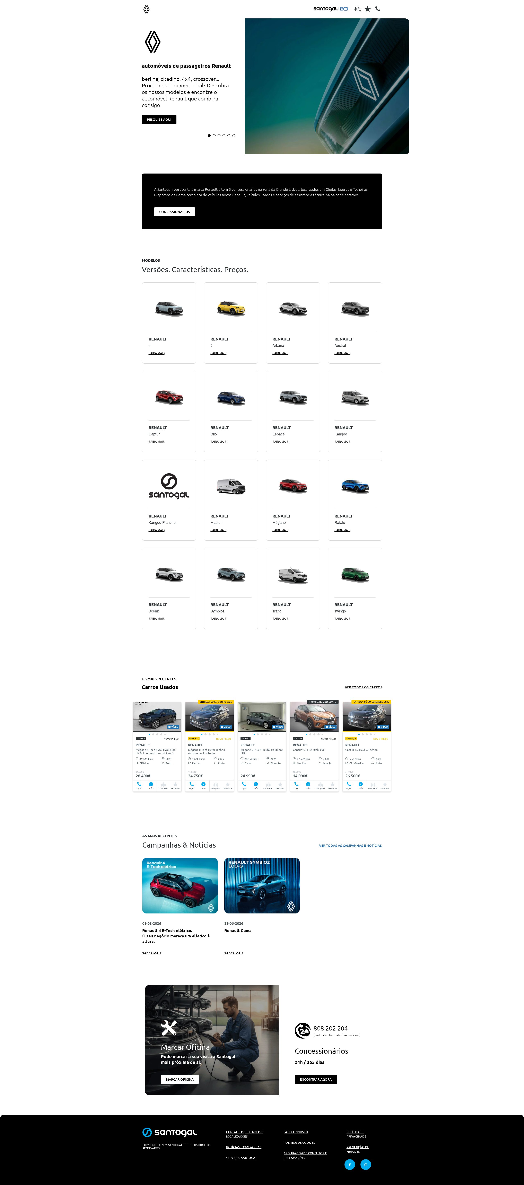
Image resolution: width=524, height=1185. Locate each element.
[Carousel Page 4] (223, 135)
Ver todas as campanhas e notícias (350, 845)
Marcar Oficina (180, 1079)
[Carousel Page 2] (214, 135)
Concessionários (174, 212)
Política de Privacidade (356, 1134)
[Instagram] (365, 1164)
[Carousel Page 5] (228, 135)
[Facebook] (349, 1164)
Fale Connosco (296, 1132)
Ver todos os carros (363, 687)
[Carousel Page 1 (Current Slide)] (209, 135)
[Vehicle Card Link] (157, 717)
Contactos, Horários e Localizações (244, 1134)
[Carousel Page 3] (219, 135)
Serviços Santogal (241, 1157)
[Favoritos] (368, 9)
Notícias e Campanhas (243, 1147)
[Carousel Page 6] (233, 135)
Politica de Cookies (299, 1142)
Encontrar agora (316, 1079)
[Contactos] (378, 9)
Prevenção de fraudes (358, 1149)
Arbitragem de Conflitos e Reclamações (305, 1155)
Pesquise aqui (159, 119)
